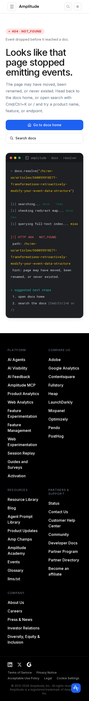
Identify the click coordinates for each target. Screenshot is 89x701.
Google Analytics (63, 368)
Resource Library (23, 499)
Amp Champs (20, 539)
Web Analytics (20, 402)
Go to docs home (47, 125)
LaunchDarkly (60, 402)
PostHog (56, 436)
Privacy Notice (47, 672)
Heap (53, 393)
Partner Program (63, 551)
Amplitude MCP (22, 385)
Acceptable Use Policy (23, 678)
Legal (48, 678)
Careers (15, 611)
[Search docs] (68, 6)
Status (53, 503)
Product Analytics (23, 393)
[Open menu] (12, 6)
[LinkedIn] (10, 664)
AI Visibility (17, 368)
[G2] (29, 664)
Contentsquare (61, 376)
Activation (17, 475)
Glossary (15, 570)
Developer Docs (62, 543)
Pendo (54, 427)
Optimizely (58, 419)
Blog (12, 508)
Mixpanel (56, 410)
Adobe (54, 359)
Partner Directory (63, 560)
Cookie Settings (68, 678)
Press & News (20, 619)
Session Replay (21, 453)
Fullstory (55, 385)
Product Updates (22, 530)
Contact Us (58, 511)
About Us (16, 602)
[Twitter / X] (19, 664)
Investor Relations (23, 628)
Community (58, 534)
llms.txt (14, 578)
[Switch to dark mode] (77, 6)
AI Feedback (19, 376)
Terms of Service (20, 672)
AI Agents (16, 359)
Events (14, 561)
